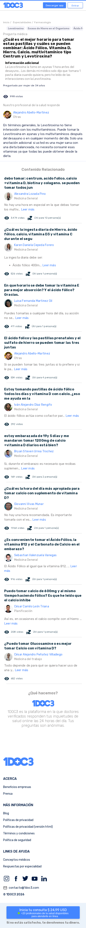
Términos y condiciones (19, 833)
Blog (6, 813)
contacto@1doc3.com (21, 888)
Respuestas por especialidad (22, 866)
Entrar (75, 5)
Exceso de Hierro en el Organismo (48, 28)
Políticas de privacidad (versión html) (28, 827)
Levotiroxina (16, 28)
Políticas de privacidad (18, 820)
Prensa (8, 793)
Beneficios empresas (17, 787)
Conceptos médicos (16, 860)
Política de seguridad (17, 840)
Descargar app (54, 5)
